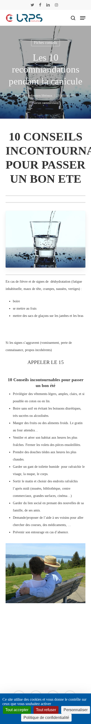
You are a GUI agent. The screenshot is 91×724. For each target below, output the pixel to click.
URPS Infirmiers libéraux (36, 95)
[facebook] (40, 5)
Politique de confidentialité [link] (46, 718)
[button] (82, 18)
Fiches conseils (45, 43)
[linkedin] (48, 5)
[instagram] (56, 5)
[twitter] (32, 5)
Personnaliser (76, 710)
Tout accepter (16, 710)
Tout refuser (46, 710)
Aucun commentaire (46, 103)
